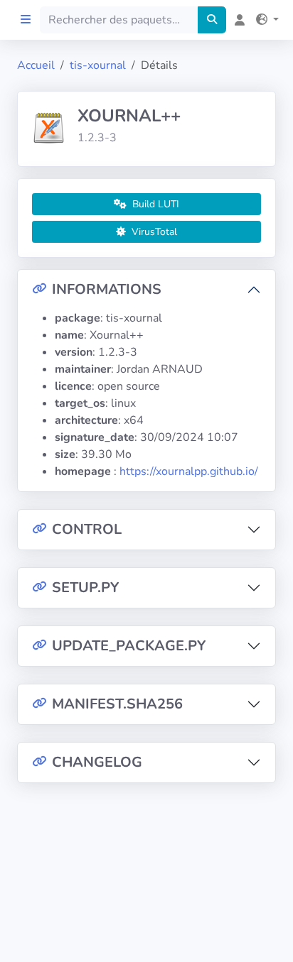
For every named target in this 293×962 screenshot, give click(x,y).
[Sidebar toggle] (25, 19)
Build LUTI (154, 204)
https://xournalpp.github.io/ (188, 471)
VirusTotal (153, 232)
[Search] (212, 19)
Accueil (36, 65)
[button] (264, 20)
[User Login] (237, 20)
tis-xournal (98, 65)
